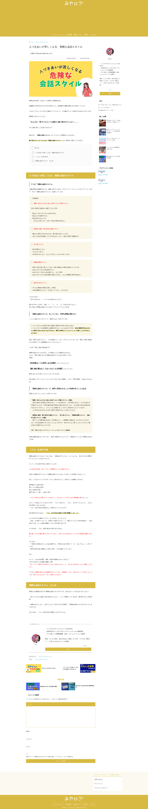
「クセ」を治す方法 (41, 156)
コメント (31, 704)
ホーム (31, 42)
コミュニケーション (58, 34)
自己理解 (69, 34)
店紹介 (86, 34)
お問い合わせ (98, 779)
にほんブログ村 (103, 174)
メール (29, 739)
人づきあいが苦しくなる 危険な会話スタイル (49, 152)
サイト (28, 746)
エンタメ (93, 34)
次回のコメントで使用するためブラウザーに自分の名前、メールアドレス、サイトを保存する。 (50, 756)
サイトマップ (98, 783)
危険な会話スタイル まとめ (44, 161)
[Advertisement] (74, 20)
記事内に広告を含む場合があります (41, 53)
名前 (28, 731)
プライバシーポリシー (101, 788)
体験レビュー (78, 34)
